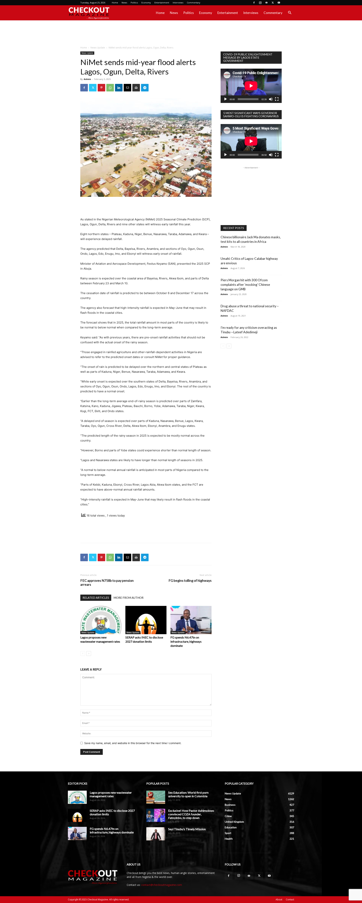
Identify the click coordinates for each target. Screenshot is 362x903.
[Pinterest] (101, 87)
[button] (289, 13)
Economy (146, 2)
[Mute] (271, 99)
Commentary (193, 2)
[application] (251, 86)
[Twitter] (272, 2)
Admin (87, 79)
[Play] (225, 99)
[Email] (127, 87)
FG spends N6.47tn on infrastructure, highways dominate (186, 641)
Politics (134, 2)
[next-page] (88, 653)
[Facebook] (254, 2)
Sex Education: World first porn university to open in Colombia (188, 794)
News (124, 2)
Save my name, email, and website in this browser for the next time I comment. (132, 743)
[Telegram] (145, 87)
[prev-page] (82, 653)
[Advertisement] (181, 33)
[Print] (136, 87)
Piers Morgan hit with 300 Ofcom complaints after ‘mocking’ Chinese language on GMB (245, 284)
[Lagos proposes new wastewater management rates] (100, 620)
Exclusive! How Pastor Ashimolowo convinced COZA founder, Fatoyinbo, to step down (191, 814)
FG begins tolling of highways (190, 581)
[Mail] (266, 2)
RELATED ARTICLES (96, 597)
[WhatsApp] (110, 87)
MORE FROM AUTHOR (128, 597)
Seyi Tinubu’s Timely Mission (187, 829)
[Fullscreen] (277, 99)
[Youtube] (279, 2)
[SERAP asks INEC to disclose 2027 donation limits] (145, 620)
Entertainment (161, 2)
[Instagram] (260, 2)
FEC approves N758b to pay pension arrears (107, 582)
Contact (290, 899)
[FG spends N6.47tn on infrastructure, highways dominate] (191, 620)
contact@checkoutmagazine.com (161, 885)
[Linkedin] (119, 87)
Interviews (178, 2)
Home (115, 2)
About (279, 899)
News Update (97, 47)
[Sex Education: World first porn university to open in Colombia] (155, 797)
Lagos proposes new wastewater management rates (111, 794)
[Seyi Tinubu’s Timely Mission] (155, 833)
